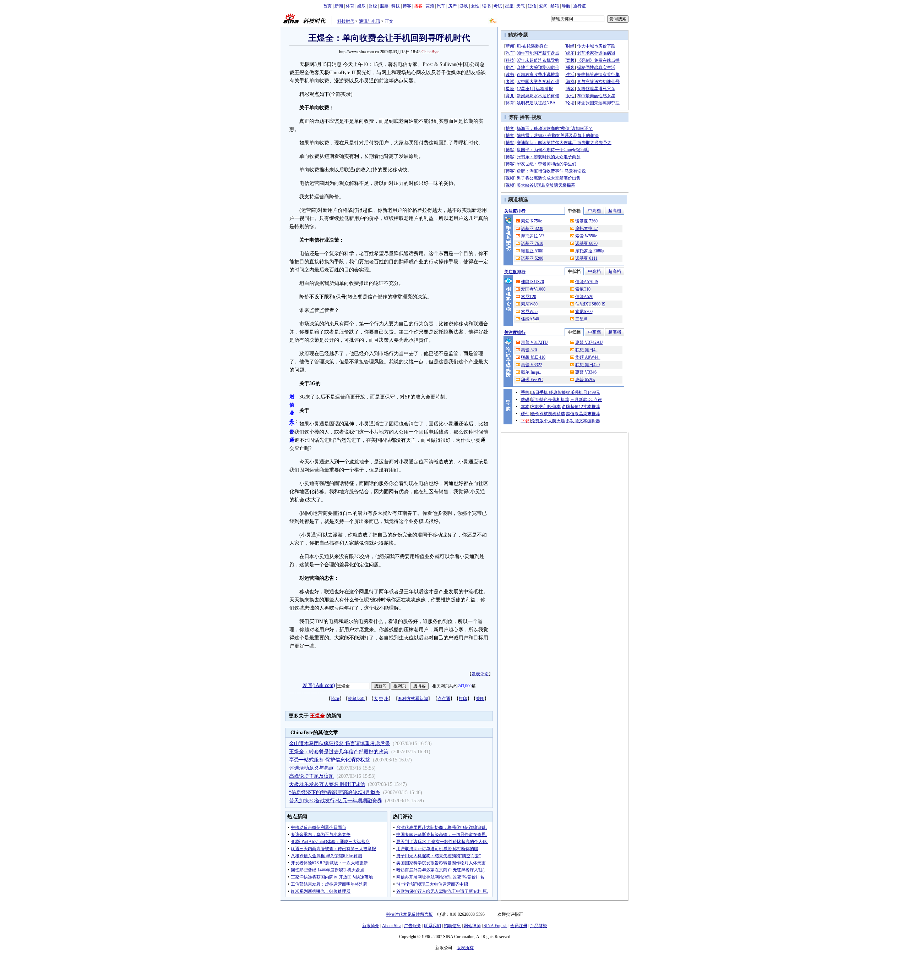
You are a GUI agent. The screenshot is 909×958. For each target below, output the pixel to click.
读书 (486, 6)
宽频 (429, 6)
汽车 (441, 6)
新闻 (338, 6)
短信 (532, 6)
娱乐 (361, 6)
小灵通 (291, 432)
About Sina (391, 925)
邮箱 (554, 6)
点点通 (443, 698)
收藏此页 (356, 698)
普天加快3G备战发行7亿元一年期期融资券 (335, 800)
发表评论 (480, 673)
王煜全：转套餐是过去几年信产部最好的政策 (338, 751)
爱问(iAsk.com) (319, 685)
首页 (327, 6)
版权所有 (465, 947)
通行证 (579, 6)
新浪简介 (370, 925)
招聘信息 (452, 925)
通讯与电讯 (369, 21)
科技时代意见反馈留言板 (409, 914)
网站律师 (472, 925)
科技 (395, 6)
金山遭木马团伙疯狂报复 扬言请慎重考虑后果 (339, 743)
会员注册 (518, 925)
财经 (373, 6)
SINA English (495, 925)
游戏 (463, 6)
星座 (509, 6)
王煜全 (317, 715)
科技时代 (345, 21)
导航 (566, 6)
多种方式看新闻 (413, 698)
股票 (384, 6)
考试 (498, 6)
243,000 (465, 685)
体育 (350, 6)
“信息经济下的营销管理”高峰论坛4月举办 (334, 792)
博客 (407, 6)
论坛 (335, 698)
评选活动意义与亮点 (311, 768)
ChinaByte (430, 51)
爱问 (543, 6)
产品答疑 (538, 925)
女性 (475, 6)
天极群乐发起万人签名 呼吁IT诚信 (327, 784)
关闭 (480, 698)
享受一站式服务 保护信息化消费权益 (329, 759)
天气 (520, 6)
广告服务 (412, 925)
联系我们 (432, 925)
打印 (463, 698)
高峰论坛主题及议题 (311, 776)
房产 (452, 6)
